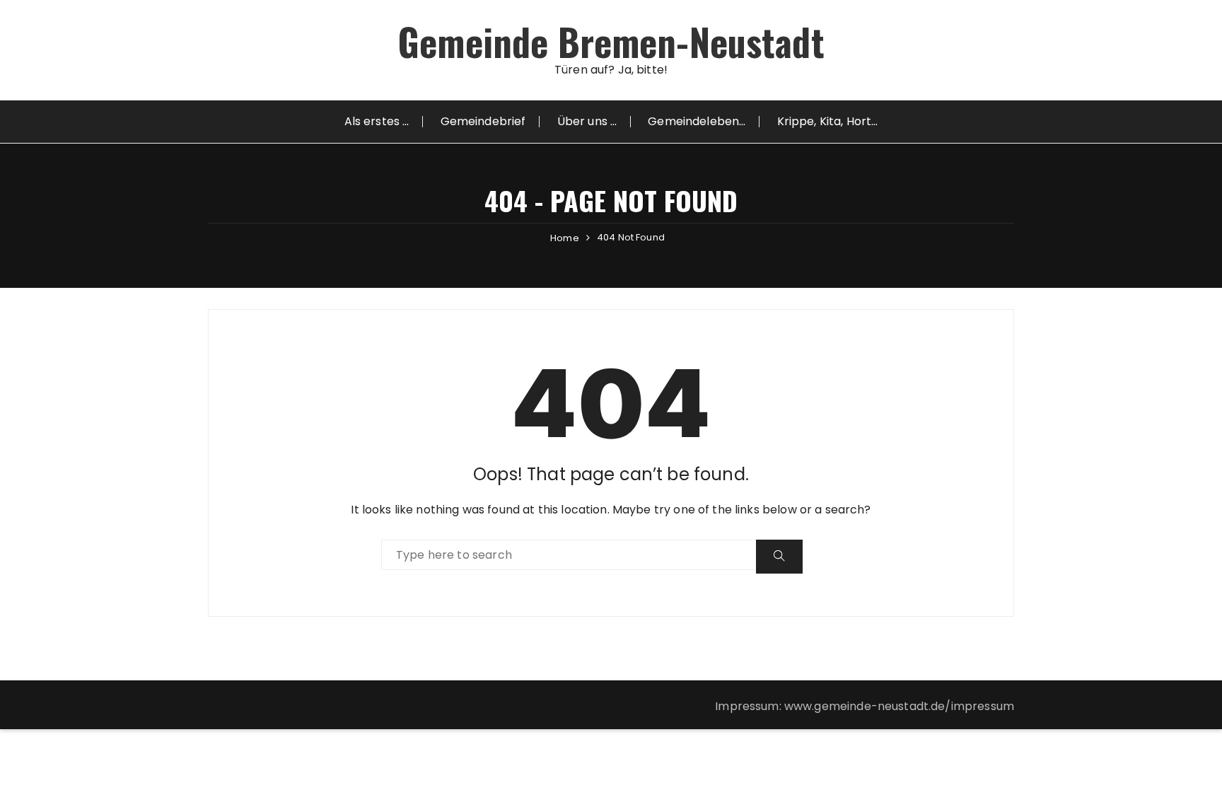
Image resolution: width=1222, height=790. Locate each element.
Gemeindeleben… (696, 121)
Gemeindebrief (483, 121)
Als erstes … (376, 121)
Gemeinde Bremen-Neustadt (611, 41)
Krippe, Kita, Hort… (827, 121)
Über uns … (587, 121)
